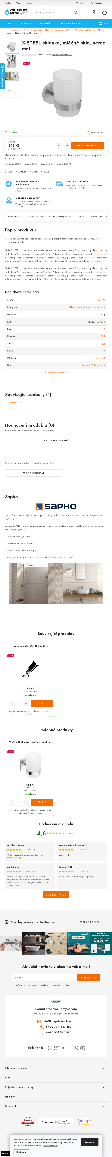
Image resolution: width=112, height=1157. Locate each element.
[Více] (104, 23)
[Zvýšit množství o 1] (67, 145)
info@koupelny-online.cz (59, 1021)
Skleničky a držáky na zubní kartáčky (87, 307)
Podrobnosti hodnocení (62, 54)
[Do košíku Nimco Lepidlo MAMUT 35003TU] (42, 703)
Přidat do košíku (87, 145)
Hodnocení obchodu (56, 824)
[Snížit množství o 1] (58, 145)
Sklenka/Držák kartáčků (93, 365)
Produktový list (16, 402)
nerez (99, 254)
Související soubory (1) (37, 216)
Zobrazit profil (89, 922)
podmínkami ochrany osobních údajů (53, 985)
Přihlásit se (88, 977)
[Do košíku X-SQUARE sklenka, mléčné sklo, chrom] (42, 802)
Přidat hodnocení (56, 440)
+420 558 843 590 (58, 1032)
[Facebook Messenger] (69, 1048)
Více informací (50, 1145)
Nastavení (21, 1152)
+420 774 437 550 (95, 12)
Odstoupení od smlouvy (26, 3)
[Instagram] (63, 1048)
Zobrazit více (56, 894)
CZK (81, 3)
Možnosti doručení (99, 132)
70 (103, 329)
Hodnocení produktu (62, 216)
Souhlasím (90, 1141)
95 (103, 343)
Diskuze (81, 216)
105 (103, 336)
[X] (56, 1048)
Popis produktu (14, 216)
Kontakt (8, 3)
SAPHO (67, 164)
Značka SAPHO (97, 216)
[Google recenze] (84, 1121)
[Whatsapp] (76, 1048)
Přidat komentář (34, 473)
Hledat (75, 12)
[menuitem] (12, 23)
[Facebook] (50, 1048)
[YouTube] (82, 1048)
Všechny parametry (54, 372)
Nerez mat (99, 358)
